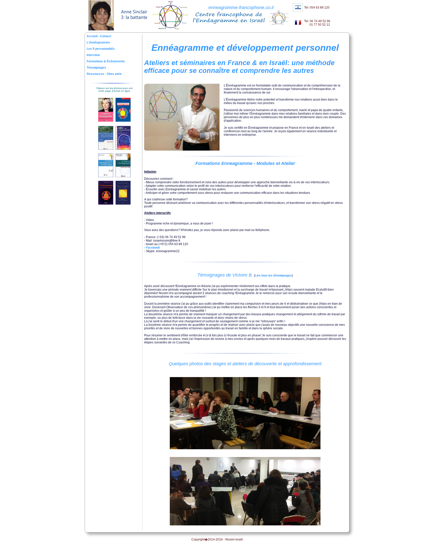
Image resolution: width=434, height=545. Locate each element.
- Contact (104, 36)
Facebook (153, 247)
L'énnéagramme (98, 42)
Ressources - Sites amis (104, 74)
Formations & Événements (106, 61)
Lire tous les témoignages (273, 275)
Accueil (92, 36)
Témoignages (96, 67)
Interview (93, 55)
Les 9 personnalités (101, 49)
